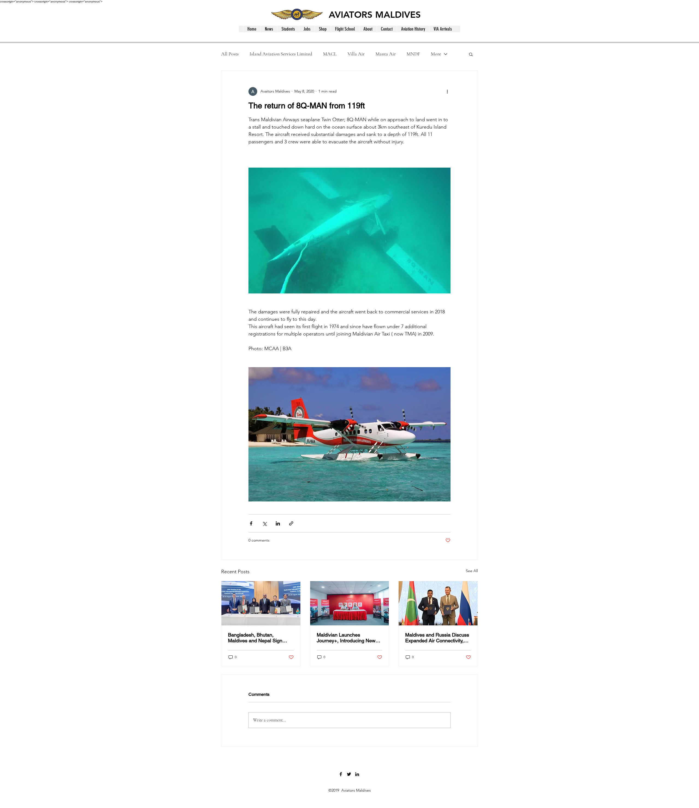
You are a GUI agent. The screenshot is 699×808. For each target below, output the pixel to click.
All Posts (230, 54)
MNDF (413, 54)
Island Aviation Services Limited (281, 54)
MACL (330, 54)
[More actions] (447, 91)
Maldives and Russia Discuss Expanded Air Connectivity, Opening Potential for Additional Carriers (437, 637)
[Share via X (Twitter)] (264, 523)
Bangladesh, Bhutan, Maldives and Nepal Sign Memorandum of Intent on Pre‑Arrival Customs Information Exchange (256, 637)
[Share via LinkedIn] (277, 523)
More (436, 54)
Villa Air (356, 54)
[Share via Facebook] (251, 523)
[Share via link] (291, 523)
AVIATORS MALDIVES (375, 14)
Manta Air (385, 54)
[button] (470, 54)
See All (472, 570)
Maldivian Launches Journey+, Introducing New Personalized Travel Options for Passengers (347, 637)
